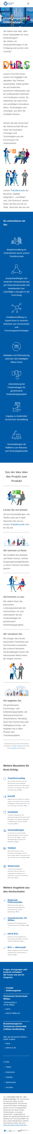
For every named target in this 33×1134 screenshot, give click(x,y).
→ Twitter (7, 1067)
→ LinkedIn (8, 1077)
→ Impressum (9, 1072)
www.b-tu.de (11, 1048)
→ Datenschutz (9, 1082)
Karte (8, 1009)
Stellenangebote (13, 990)
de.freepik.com (14, 748)
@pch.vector (17, 746)
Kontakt (9, 988)
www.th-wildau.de (13, 1013)
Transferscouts (18, 190)
